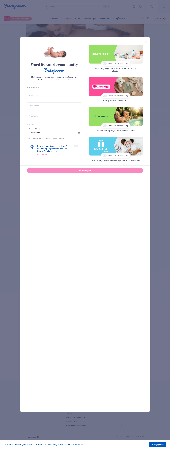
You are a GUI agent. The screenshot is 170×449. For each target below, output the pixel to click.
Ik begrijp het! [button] (158, 445)
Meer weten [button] (78, 444)
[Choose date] (79, 133)
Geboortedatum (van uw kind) (38, 129)
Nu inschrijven (85, 170)
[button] (54, 150)
